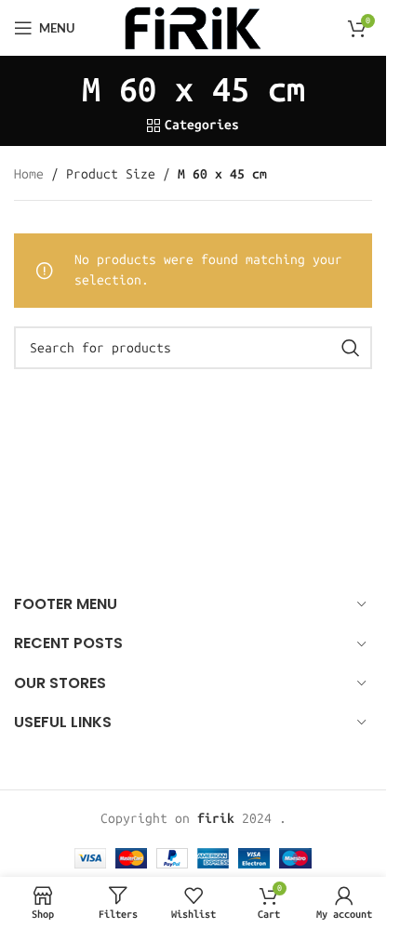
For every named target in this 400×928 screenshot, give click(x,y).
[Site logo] (192, 27)
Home (29, 174)
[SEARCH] (350, 347)
